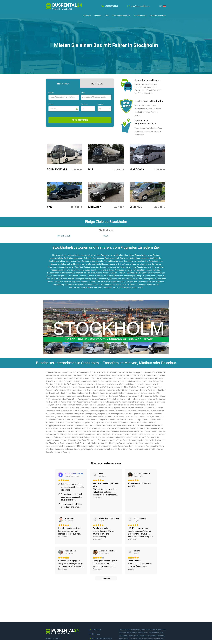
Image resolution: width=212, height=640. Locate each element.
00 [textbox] (100, 109)
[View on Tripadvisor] (130, 519)
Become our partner (158, 15)
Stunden (84, 104)
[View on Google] (130, 474)
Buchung (97, 15)
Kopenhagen (64, 236)
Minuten (101, 104)
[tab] (63, 83)
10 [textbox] (83, 109)
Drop (83, 92)
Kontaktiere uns (140, 15)
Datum (50, 104)
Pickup (51, 92)
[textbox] (64, 97)
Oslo (106, 236)
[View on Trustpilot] (95, 474)
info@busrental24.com (140, 6)
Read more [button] (97, 497)
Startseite (87, 15)
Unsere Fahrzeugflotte (121, 15)
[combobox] (63, 97)
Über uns (96, 634)
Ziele (107, 15)
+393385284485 (111, 6)
